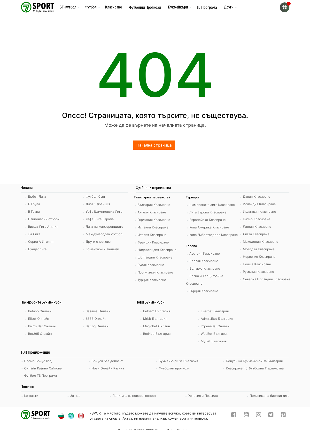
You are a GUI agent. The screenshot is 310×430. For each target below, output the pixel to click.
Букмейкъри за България (178, 361)
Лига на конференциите (104, 226)
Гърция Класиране (203, 291)
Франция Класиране (153, 242)
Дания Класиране (256, 196)
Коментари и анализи (102, 249)
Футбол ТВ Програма (40, 375)
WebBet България (214, 334)
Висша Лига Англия (43, 226)
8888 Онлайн (96, 319)
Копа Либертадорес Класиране (213, 235)
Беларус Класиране (204, 268)
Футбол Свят (95, 196)
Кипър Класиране (256, 219)
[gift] (284, 7)
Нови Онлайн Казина (108, 368)
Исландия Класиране (259, 204)
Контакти (31, 396)
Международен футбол (104, 234)
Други (228, 7)
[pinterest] (283, 415)
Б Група (34, 204)
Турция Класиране (152, 280)
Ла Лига (34, 234)
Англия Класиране (152, 212)
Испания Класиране (153, 227)
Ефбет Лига (37, 196)
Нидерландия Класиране (157, 250)
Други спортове (98, 241)
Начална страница (154, 145)
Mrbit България (155, 319)
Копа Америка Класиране (209, 227)
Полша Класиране (257, 264)
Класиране (113, 7)
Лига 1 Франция (98, 204)
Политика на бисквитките (269, 396)
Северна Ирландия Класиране (266, 279)
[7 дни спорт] (38, 7)
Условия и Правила (203, 396)
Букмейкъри (178, 7)
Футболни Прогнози (145, 7)
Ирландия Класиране (259, 211)
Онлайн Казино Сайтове (43, 368)
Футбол (91, 7)
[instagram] (258, 415)
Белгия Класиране (203, 261)
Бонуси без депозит (107, 361)
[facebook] (234, 415)
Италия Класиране (152, 235)
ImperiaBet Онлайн (215, 326)
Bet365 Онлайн (40, 334)
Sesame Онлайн (98, 311)
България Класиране (154, 205)
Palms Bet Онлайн (42, 326)
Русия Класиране (151, 265)
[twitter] (271, 415)
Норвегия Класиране (259, 256)
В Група (34, 211)
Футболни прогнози (174, 368)
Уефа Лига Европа (100, 219)
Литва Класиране (256, 234)
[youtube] (246, 415)
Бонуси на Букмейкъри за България (254, 361)
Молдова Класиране (259, 249)
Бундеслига (37, 249)
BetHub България (156, 334)
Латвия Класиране (257, 226)
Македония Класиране (260, 241)
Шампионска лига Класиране (212, 205)
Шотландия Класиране (155, 257)
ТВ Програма (206, 7)
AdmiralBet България (217, 319)
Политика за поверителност (134, 396)
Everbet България (215, 311)
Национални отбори (44, 219)
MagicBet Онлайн (156, 326)
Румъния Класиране (258, 272)
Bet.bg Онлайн (97, 326)
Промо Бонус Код (38, 361)
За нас (75, 396)
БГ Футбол (68, 7)
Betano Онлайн (40, 311)
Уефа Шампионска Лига (104, 211)
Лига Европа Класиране (207, 212)
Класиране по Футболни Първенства (255, 368)
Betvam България (156, 311)
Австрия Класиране (204, 253)
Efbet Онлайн (38, 319)
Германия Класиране (154, 220)
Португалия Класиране (155, 272)
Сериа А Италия (40, 241)
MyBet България (213, 341)
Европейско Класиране (207, 220)
